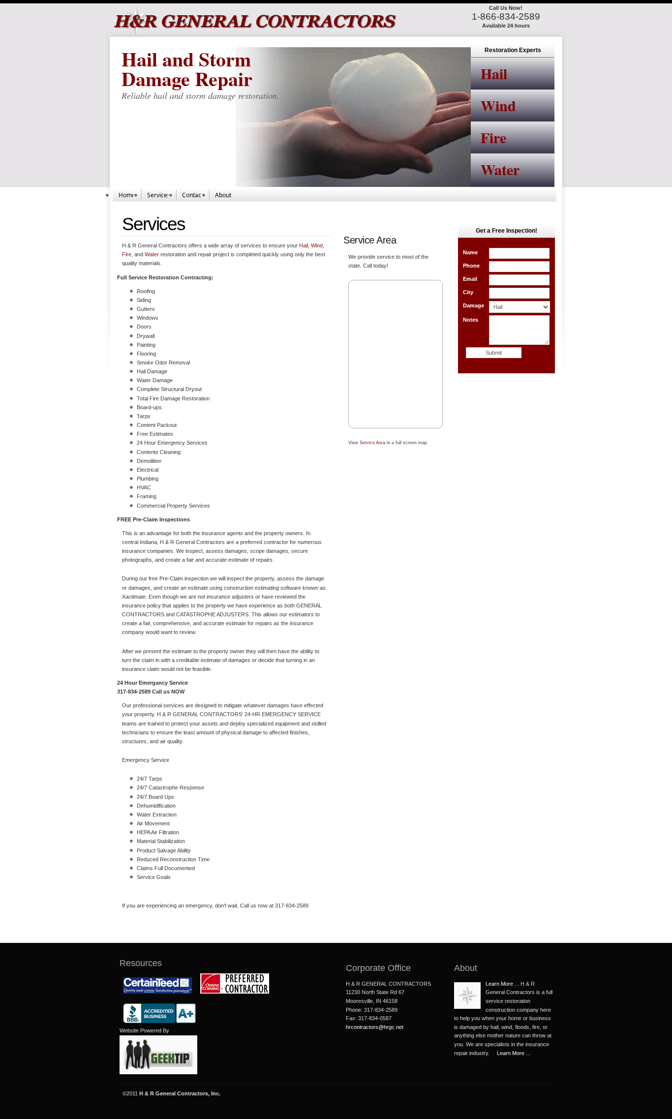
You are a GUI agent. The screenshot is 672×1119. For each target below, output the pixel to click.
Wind (498, 105)
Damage (473, 305)
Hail (494, 73)
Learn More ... (502, 984)
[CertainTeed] (157, 995)
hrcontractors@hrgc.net (374, 1027)
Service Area (372, 442)
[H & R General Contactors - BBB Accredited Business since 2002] (159, 1025)
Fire (493, 137)
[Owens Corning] (235, 995)
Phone (471, 266)
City (468, 292)
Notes (470, 320)
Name (470, 252)
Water (500, 169)
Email (470, 279)
